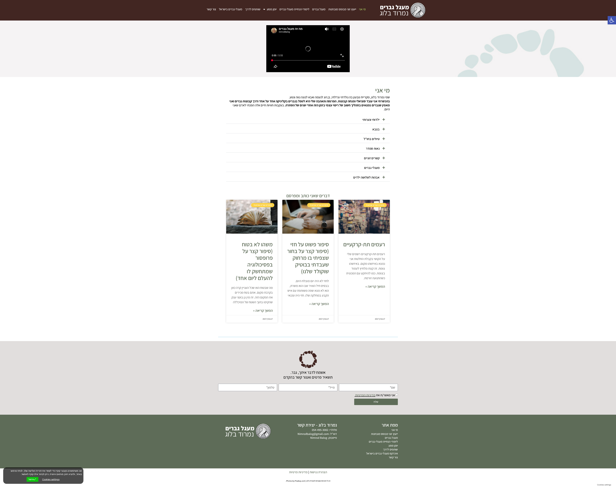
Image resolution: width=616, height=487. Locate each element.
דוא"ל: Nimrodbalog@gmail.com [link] (317, 434)
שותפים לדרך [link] (252, 9)
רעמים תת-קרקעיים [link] (364, 244)
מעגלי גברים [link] (372, 168)
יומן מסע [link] (272, 9)
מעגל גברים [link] (318, 9)
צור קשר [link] (211, 9)
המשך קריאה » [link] (375, 286)
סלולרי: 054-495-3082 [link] (324, 430)
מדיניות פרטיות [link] (298, 472)
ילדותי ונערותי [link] (371, 120)
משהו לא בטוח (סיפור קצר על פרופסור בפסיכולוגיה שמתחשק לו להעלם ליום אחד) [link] (254, 261)
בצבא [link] (376, 129)
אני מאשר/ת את (375, 395)
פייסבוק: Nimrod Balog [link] (323, 438)
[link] (612, 20)
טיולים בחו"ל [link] (372, 139)
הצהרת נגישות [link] (318, 472)
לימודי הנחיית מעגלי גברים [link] (294, 9)
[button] (308, 120)
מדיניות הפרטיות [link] (365, 395)
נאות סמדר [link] (373, 148)
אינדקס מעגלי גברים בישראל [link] (382, 453)
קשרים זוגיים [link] (372, 158)
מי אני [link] (362, 9)
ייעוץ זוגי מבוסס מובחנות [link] (342, 9)
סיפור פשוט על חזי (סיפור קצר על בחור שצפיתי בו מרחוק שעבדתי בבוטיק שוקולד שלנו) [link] (308, 258)
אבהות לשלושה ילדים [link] (366, 177)
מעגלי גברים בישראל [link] (230, 9)
